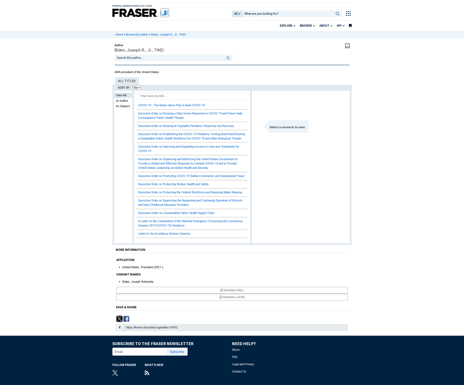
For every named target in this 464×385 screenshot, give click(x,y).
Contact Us (239, 371)
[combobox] (288, 14)
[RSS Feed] (154, 373)
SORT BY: (124, 87)
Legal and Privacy (243, 364)
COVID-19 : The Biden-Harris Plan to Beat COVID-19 (171, 105)
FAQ (234, 357)
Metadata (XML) (233, 290)
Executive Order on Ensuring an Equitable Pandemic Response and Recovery (186, 126)
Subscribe (177, 352)
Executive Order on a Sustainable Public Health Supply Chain (176, 213)
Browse (306, 25)
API (339, 25)
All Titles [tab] (127, 81)
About (324, 25)
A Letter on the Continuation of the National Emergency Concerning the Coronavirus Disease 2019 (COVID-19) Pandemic (190, 223)
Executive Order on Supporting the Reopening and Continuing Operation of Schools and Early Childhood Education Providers (190, 203)
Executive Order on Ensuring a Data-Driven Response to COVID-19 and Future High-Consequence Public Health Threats (190, 116)
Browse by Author (137, 34)
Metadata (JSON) (233, 297)
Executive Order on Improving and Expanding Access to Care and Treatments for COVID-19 (188, 149)
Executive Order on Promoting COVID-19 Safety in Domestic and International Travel (191, 176)
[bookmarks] (350, 26)
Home (119, 34)
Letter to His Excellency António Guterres (164, 233)
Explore (286, 25)
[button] (329, 46)
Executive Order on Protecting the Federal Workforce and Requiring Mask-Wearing (190, 192)
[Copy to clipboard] (120, 327)
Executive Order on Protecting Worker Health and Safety (173, 184)
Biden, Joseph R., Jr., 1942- (169, 34)
